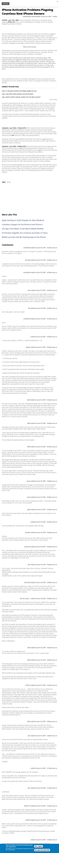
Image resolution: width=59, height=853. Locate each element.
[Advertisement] (29, 198)
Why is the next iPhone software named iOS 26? (19, 91)
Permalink (54, 247)
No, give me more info (42, 850)
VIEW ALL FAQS (53, 99)
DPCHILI (28, 685)
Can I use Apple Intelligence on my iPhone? (17, 94)
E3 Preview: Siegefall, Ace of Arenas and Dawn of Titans (25, 233)
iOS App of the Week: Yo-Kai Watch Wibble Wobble (22, 229)
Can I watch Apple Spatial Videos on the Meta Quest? (21, 97)
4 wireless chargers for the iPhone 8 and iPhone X (22, 224)
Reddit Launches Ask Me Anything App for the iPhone (24, 237)
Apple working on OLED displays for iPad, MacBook (23, 220)
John (29, 736)
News (9, 182)
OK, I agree (38, 846)
